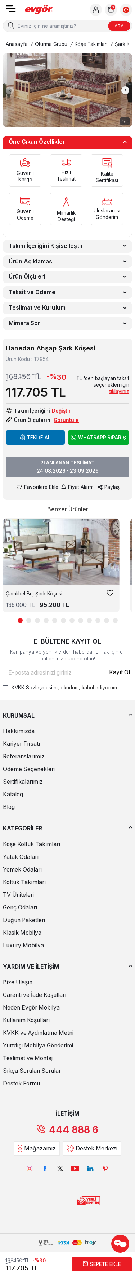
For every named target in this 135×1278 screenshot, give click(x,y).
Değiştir (61, 411)
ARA (119, 26)
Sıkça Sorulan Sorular (32, 1070)
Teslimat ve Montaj (28, 1058)
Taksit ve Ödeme (32, 292)
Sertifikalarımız (23, 781)
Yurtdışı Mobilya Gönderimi (38, 1045)
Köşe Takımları (91, 44)
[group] (67, 90)
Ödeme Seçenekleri (29, 769)
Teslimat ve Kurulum (37, 307)
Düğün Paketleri (24, 920)
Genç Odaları (20, 907)
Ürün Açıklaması (31, 261)
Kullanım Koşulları (26, 1020)
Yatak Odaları (21, 856)
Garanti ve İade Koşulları (34, 994)
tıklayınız (119, 391)
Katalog (13, 794)
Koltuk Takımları (24, 882)
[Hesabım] (96, 10)
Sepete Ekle (105, 1264)
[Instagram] (30, 1168)
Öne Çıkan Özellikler (37, 141)
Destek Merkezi (96, 1148)
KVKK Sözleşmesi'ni (35, 687)
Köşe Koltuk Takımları (31, 844)
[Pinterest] (105, 1168)
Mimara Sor (24, 323)
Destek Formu (21, 1083)
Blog (9, 807)
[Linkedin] (90, 1168)
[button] (10, 90)
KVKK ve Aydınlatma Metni (38, 1032)
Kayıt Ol (119, 672)
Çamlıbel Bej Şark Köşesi (34, 594)
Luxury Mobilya (23, 945)
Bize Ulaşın (17, 982)
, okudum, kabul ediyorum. (65, 687)
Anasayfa (17, 44)
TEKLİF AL (38, 437)
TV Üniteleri (18, 894)
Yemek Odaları (22, 869)
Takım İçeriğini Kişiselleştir (46, 245)
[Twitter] (60, 1168)
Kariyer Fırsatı (21, 743)
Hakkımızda (19, 731)
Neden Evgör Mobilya (31, 1007)
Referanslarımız (24, 756)
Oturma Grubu (51, 44)
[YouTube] (75, 1168)
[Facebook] (45, 1168)
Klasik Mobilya (22, 932)
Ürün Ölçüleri (27, 276)
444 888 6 (73, 1130)
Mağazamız (40, 1148)
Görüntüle (66, 420)
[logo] (38, 10)
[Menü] (11, 11)
